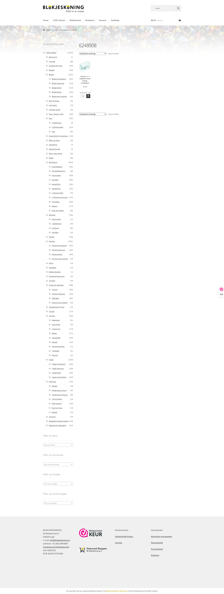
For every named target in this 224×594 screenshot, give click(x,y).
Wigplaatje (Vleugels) (57, 425)
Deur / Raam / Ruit (56, 114)
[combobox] (58, 445)
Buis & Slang (54, 101)
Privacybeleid (157, 549)
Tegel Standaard (58, 364)
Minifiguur (53, 162)
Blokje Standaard (59, 79)
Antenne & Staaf (55, 66)
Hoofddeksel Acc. (59, 171)
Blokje (51, 74)
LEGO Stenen (51, 52)
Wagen (54, 386)
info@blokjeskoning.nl (60, 540)
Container (53, 105)
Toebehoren (56, 123)
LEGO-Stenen (59, 20)
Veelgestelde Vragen (124, 536)
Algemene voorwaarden (161, 536)
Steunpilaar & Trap (56, 307)
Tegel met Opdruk (59, 377)
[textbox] (58, 445)
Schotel (52, 281)
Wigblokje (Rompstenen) (59, 421)
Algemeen (56, 320)
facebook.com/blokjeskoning (56, 547)
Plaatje (52, 241)
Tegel (51, 360)
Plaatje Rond (57, 254)
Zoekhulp (115, 20)
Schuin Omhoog (58, 294)
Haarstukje (56, 175)
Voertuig (52, 381)
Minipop (52, 215)
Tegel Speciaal (58, 368)
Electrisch (53, 57)
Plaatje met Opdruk (60, 259)
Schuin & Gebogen (56, 285)
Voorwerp (56, 202)
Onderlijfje (56, 188)
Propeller (52, 267)
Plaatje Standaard (59, 245)
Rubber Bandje (55, 272)
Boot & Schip (57, 408)
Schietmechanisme (56, 276)
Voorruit (52, 417)
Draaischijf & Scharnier (58, 136)
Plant (51, 263)
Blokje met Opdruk (59, 96)
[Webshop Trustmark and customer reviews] (90, 533)
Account (102, 20)
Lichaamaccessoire (60, 197)
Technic (52, 316)
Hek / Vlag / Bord (55, 153)
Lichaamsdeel (57, 127)
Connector (56, 329)
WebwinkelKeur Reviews (116, 591)
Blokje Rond (56, 88)
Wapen (54, 206)
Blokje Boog (56, 92)
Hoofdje (55, 180)
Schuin (54, 289)
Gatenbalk (56, 338)
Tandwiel (55, 351)
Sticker (52, 311)
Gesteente (53, 145)
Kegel (51, 158)
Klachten (155, 555)
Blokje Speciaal (58, 83)
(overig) (52, 61)
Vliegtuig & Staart (59, 390)
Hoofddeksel (57, 167)
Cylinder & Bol (54, 110)
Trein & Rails (57, 399)
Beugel (51, 70)
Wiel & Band (56, 403)
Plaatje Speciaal (58, 250)
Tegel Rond (56, 373)
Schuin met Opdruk (59, 302)
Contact (118, 542)
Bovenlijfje (56, 184)
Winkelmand (75, 20)
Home (45, 20)
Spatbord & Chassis (60, 395)
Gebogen (55, 298)
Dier (50, 118)
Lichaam (55, 228)
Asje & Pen (56, 324)
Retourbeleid (157, 542)
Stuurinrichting (58, 346)
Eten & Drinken (58, 210)
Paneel (51, 237)
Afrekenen (89, 20)
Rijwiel (54, 412)
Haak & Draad (54, 149)
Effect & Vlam (54, 140)
